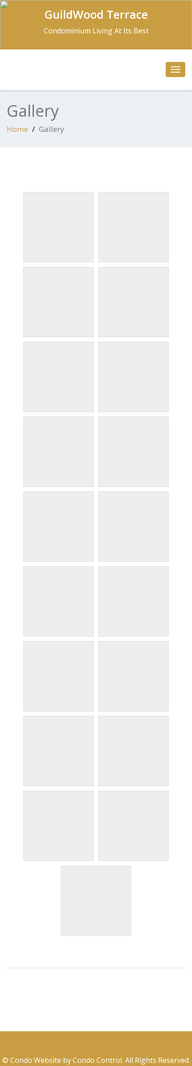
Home (17, 129)
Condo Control (97, 1060)
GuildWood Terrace (96, 14)
